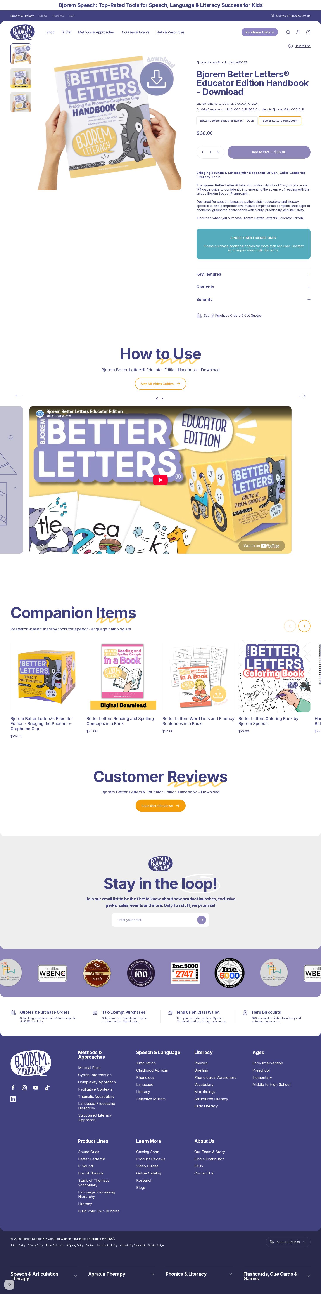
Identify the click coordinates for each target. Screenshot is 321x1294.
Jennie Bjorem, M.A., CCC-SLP (283, 109)
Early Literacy (206, 1106)
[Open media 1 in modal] (108, 116)
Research (144, 1180)
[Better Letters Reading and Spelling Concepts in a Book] (122, 676)
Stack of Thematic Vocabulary (93, 1182)
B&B (72, 15)
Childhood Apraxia (152, 1070)
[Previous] (18, 396)
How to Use (303, 46)
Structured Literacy (211, 1099)
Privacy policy (35, 1245)
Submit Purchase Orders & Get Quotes (233, 315)
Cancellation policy (107, 1245)
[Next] (170, 125)
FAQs (198, 1166)
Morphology (205, 1091)
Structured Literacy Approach (95, 1117)
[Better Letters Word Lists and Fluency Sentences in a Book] (198, 676)
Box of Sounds (90, 1173)
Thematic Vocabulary (96, 1096)
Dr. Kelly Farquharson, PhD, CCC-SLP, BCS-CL (228, 109)
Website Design (156, 1245)
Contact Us (204, 1173)
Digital (43, 15)
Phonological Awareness (215, 1077)
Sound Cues (88, 1152)
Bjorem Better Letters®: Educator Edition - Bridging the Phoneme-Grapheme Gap (41, 723)
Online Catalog (148, 1173)
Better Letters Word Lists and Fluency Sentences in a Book (198, 721)
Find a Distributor (209, 1159)
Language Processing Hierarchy (96, 1105)
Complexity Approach (97, 1082)
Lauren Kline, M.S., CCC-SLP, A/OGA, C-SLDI (227, 103)
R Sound (85, 1166)
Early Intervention (267, 1063)
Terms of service (55, 1245)
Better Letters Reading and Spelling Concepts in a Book (120, 721)
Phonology (145, 1077)
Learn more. (218, 1021)
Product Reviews (150, 1159)
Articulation (146, 1063)
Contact (90, 1245)
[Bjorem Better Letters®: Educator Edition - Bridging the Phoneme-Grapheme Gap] (46, 676)
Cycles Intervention (95, 1075)
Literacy (143, 1091)
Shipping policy (74, 1245)
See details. (130, 1021)
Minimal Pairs (89, 1067)
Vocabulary (204, 1084)
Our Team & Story (209, 1152)
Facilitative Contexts (95, 1089)
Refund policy (17, 1245)
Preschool (261, 1070)
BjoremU (58, 15)
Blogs (141, 1187)
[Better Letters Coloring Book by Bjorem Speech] (274, 676)
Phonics (201, 1063)
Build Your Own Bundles (98, 1211)
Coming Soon (147, 1152)
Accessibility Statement (132, 1245)
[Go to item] (20, 53)
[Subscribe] (201, 920)
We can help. (35, 1021)
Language (144, 1084)
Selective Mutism (151, 1099)
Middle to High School (271, 1084)
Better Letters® (91, 1159)
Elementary (262, 1077)
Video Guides (147, 1166)
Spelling (201, 1070)
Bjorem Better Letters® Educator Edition (273, 218)
